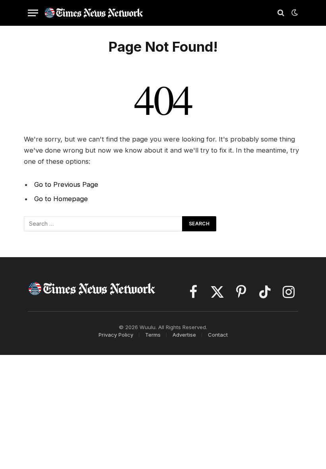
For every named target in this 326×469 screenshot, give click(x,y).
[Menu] (33, 13)
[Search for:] (103, 223)
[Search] (281, 13)
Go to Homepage (61, 199)
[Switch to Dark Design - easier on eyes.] (293, 12)
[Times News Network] (94, 12)
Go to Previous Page (66, 184)
